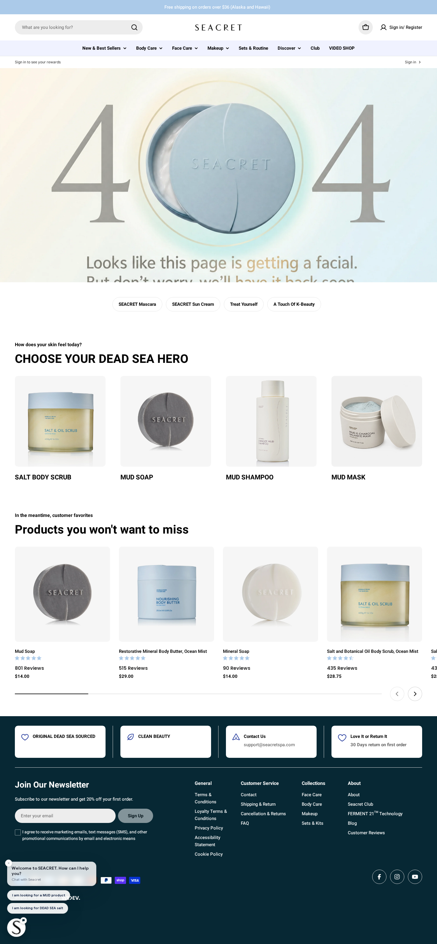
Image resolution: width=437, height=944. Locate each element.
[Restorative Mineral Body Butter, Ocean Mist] (166, 594)
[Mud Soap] (62, 594)
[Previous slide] (397, 694)
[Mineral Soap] (270, 594)
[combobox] (79, 27)
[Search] (134, 27)
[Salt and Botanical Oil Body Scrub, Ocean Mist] (374, 594)
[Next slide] (415, 694)
